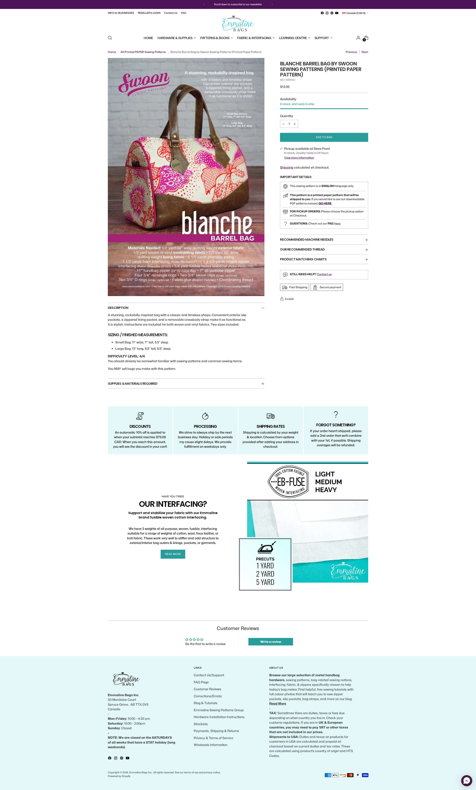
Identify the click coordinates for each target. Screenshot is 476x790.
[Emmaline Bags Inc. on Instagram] (327, 13)
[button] (466, 780)
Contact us (324, 274)
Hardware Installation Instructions (219, 717)
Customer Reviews (207, 689)
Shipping (286, 167)
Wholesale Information (210, 744)
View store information (299, 158)
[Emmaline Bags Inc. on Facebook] (322, 13)
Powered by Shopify (119, 776)
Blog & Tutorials (205, 703)
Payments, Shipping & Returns (216, 730)
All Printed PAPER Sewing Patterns (143, 52)
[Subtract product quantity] (283, 123)
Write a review (270, 642)
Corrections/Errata (208, 696)
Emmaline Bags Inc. (140, 772)
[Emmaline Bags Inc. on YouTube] (336, 13)
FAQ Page (201, 682)
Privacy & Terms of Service (213, 738)
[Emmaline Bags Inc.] (238, 24)
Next (365, 52)
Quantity (286, 116)
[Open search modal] (110, 37)
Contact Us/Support (209, 675)
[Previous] (204, 4)
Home (112, 52)
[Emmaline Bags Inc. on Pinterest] (332, 13)
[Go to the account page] (358, 37)
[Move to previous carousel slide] (356, 613)
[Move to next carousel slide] (365, 613)
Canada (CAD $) (356, 13)
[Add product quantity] (294, 123)
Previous (351, 52)
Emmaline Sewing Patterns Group (219, 710)
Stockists (201, 724)
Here (337, 223)
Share (289, 299)
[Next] (272, 4)
